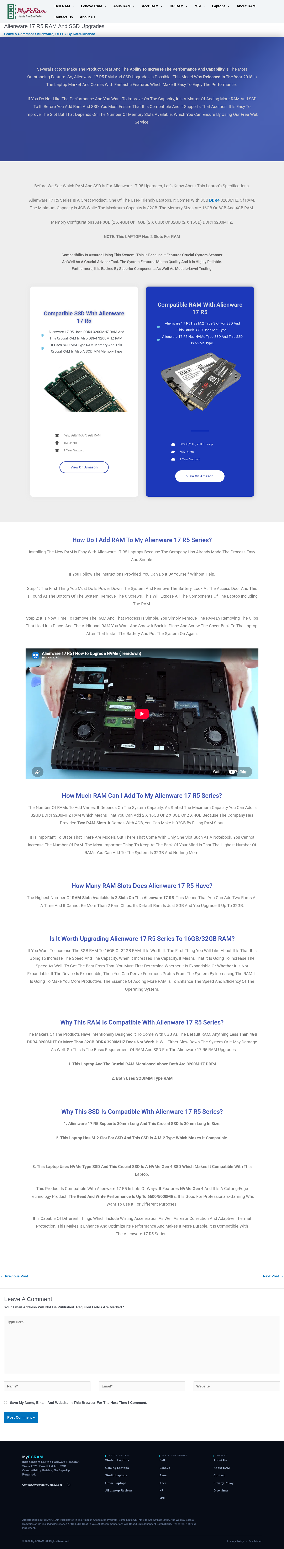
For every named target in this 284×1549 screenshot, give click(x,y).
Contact (219, 1475)
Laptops (218, 6)
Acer (162, 1483)
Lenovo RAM (91, 6)
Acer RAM (150, 6)
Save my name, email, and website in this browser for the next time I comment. (78, 1403)
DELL (59, 34)
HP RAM (176, 6)
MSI (198, 6)
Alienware (45, 34)
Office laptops (115, 1483)
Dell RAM (62, 6)
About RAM (246, 6)
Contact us (63, 17)
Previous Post (14, 1276)
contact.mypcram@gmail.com (42, 1484)
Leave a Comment (19, 34)
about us (87, 17)
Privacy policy (223, 1483)
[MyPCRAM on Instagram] (68, 1484)
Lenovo (164, 1467)
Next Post (273, 1276)
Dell (162, 1460)
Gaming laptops (117, 1467)
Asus (163, 1475)
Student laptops (117, 1460)
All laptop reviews (119, 1490)
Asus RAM (122, 6)
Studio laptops (116, 1475)
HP (161, 1490)
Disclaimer (221, 1490)
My (32, 1457)
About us (220, 1460)
